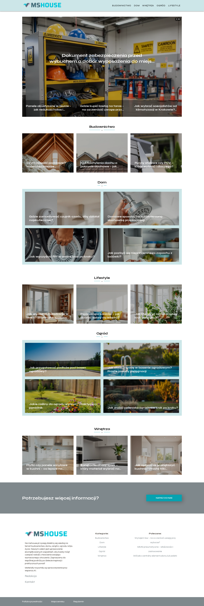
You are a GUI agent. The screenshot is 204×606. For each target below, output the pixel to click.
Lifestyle (174, 5)
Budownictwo (121, 5)
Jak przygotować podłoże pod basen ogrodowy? (57, 369)
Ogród (161, 5)
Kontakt (30, 582)
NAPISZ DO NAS (164, 498)
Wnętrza (148, 5)
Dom (136, 5)
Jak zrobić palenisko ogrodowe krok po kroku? (143, 407)
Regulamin (78, 601)
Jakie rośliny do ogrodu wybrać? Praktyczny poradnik (63, 405)
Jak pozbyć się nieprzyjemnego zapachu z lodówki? (140, 254)
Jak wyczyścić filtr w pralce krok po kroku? (62, 256)
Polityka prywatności (32, 601)
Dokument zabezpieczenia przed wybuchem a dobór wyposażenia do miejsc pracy (102, 58)
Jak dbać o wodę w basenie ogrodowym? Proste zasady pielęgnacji (140, 369)
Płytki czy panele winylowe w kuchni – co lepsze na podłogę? (46, 467)
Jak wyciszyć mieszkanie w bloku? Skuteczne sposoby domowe (47, 315)
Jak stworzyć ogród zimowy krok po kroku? (156, 315)
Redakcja (31, 576)
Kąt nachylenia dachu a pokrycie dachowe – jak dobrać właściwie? (98, 164)
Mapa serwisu (57, 601)
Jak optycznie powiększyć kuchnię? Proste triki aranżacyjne (155, 467)
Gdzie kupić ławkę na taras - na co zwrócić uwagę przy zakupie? (102, 107)
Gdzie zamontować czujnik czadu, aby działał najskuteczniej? (64, 218)
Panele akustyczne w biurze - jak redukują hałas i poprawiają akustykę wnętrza (48, 107)
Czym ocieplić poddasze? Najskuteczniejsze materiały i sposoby (46, 164)
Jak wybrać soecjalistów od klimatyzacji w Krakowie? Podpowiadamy (155, 107)
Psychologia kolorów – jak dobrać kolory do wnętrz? (100, 315)
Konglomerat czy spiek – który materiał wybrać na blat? (99, 467)
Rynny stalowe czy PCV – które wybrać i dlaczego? (154, 164)
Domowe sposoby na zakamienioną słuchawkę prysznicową (135, 218)
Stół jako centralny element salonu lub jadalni (155, 555)
